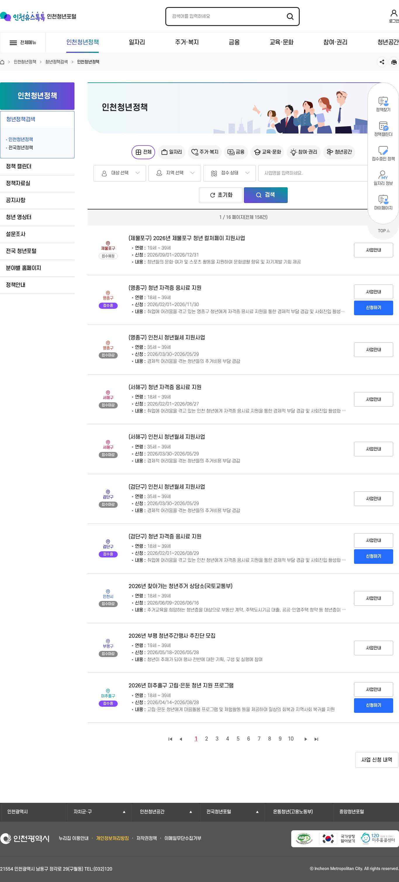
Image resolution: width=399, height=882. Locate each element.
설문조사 (15, 234)
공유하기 (382, 62)
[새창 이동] (304, 839)
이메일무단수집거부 (182, 838)
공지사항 (15, 200)
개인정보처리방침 (112, 838)
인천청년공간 (152, 812)
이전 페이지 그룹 (181, 739)
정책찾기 (383, 110)
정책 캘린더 (19, 167)
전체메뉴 (28, 42)
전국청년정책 (20, 147)
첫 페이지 (170, 739)
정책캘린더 (383, 134)
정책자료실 (18, 184)
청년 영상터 (19, 217)
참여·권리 (335, 42)
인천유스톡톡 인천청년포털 (38, 17)
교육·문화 (282, 42)
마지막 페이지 (316, 739)
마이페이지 (383, 208)
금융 (234, 42)
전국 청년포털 (21, 251)
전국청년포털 (219, 812)
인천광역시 (17, 812)
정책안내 (15, 285)
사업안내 (373, 250)
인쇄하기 (393, 62)
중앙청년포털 (351, 812)
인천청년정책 (82, 42)
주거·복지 (187, 42)
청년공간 (388, 42)
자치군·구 (83, 812)
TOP (382, 230)
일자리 (137, 42)
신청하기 (373, 307)
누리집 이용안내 (74, 838)
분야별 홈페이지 (23, 268)
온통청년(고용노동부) (293, 812)
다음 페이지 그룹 (306, 739)
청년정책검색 (20, 120)
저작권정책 (146, 838)
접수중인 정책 (383, 159)
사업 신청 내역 (376, 760)
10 (291, 739)
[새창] (378, 839)
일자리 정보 (383, 183)
